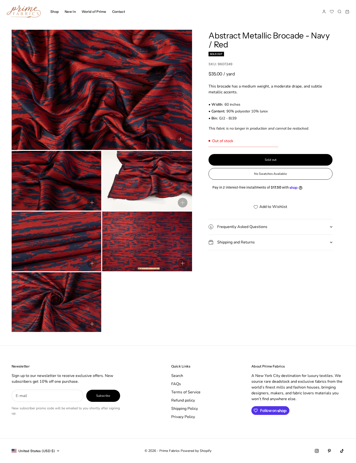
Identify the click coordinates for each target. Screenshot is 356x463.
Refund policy (183, 400)
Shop (54, 11)
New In (70, 11)
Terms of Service (186, 392)
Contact (118, 11)
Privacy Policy (183, 416)
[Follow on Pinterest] (329, 450)
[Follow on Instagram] (316, 450)
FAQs (176, 384)
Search (177, 375)
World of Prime (94, 11)
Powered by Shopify (196, 450)
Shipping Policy (184, 408)
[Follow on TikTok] (342, 450)
